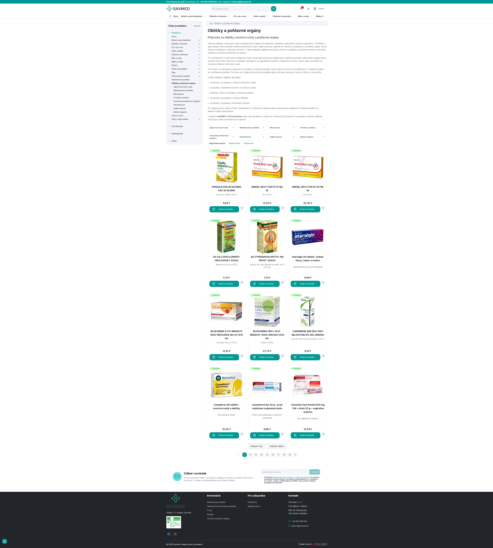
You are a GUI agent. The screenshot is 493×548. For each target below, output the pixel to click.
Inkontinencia (179, 105)
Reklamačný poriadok (216, 502)
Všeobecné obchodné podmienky (221, 506)
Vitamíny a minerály (282, 16)
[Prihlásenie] (308, 9)
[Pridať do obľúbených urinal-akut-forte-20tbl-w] (323, 208)
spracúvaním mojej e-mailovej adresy (292, 477)
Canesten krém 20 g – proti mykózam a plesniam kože (267, 406)
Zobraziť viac (256, 446)
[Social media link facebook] (169, 534)
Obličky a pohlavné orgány (183, 83)
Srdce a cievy (177, 115)
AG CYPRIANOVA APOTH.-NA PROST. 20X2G (267, 258)
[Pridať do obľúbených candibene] (323, 356)
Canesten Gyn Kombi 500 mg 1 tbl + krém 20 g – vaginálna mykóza (308, 408)
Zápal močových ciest (183, 87)
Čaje (173, 72)
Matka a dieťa (177, 62)
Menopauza (179, 94)
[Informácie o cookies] (4, 541)
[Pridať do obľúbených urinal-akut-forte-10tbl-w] (282, 208)
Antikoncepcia (180, 108)
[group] (267, 143)
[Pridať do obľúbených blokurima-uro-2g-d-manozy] (282, 356)
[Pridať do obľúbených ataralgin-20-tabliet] (323, 282)
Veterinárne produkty (181, 80)
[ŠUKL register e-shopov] (185, 522)
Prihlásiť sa (252, 502)
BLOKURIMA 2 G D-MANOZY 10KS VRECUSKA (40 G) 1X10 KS (226, 335)
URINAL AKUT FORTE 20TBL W (308, 189)
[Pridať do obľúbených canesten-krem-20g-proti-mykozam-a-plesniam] (282, 434)
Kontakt (210, 514)
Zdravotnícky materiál (181, 76)
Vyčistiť (197, 26)
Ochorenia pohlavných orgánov (187, 101)
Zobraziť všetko (277, 446)
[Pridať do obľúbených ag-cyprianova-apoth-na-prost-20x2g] (282, 282)
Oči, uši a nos (240, 16)
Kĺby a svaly (303, 16)
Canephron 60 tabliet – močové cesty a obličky (226, 406)
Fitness (174, 65)
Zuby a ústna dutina (180, 119)
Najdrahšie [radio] (249, 143)
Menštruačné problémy (183, 90)
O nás (209, 510)
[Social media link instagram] (175, 534)
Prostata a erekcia (181, 97)
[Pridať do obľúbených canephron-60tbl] (242, 434)
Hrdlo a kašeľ (259, 16)
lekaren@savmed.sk (241, 2)
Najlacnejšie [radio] (234, 143)
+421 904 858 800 (208, 2)
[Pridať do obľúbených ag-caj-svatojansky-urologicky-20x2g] (242, 282)
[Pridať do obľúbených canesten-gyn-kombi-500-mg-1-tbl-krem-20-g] (323, 434)
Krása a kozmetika (179, 69)
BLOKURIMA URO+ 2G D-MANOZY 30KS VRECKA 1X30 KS (267, 335)
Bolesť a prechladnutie (191, 16)
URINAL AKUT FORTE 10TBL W (267, 189)
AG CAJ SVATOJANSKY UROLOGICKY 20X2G (226, 258)
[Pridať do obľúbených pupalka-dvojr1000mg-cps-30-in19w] (242, 208)
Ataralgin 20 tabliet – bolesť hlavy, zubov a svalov (308, 258)
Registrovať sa (254, 506)
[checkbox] (262, 477)
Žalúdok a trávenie (217, 16)
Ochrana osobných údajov (218, 518)
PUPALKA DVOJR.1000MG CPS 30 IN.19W (226, 189)
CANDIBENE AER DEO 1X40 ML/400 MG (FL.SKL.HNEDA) (308, 333)
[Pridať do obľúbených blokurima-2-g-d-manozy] (242, 356)
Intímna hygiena (180, 112)
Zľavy (175, 16)
